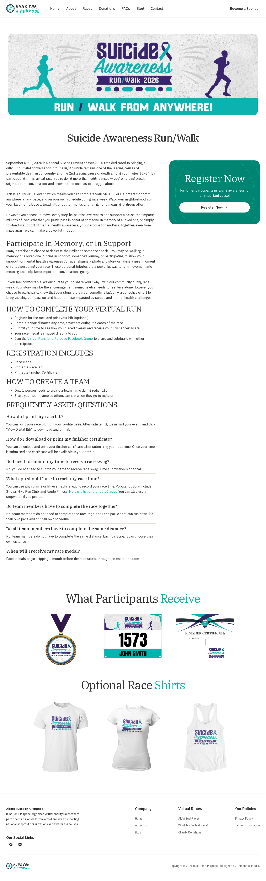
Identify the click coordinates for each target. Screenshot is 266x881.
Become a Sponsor (245, 8)
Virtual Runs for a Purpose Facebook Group (60, 338)
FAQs (126, 8)
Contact (157, 8)
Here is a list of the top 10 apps (93, 491)
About (71, 8)
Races (87, 8)
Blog (140, 8)
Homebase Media (248, 866)
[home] (22, 8)
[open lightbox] (61, 736)
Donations (107, 8)
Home (55, 8)
